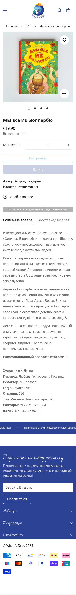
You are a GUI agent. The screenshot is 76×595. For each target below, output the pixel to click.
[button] (68, 10)
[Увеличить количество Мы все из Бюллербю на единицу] (68, 144)
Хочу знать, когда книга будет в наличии (38, 209)
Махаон (33, 187)
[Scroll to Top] (69, 573)
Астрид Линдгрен (28, 181)
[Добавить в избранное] (64, 40)
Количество (11, 145)
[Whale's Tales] (38, 10)
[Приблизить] (64, 93)
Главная (12, 26)
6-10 (28, 26)
